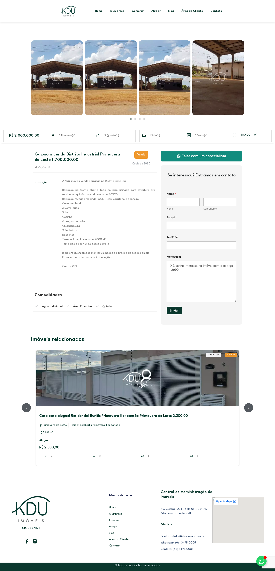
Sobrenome (210, 208)
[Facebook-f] (27, 541)
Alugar (156, 11)
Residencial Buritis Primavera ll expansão (95, 425)
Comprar (138, 11)
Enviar (174, 310)
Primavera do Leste (55, 425)
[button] (131, 119)
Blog (171, 11)
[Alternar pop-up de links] (261, 561)
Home (99, 11)
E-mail (172, 217)
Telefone (172, 237)
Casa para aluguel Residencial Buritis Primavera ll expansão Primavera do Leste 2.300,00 (113, 416)
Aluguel (44, 440)
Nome (170, 208)
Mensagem (174, 256)
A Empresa (117, 11)
